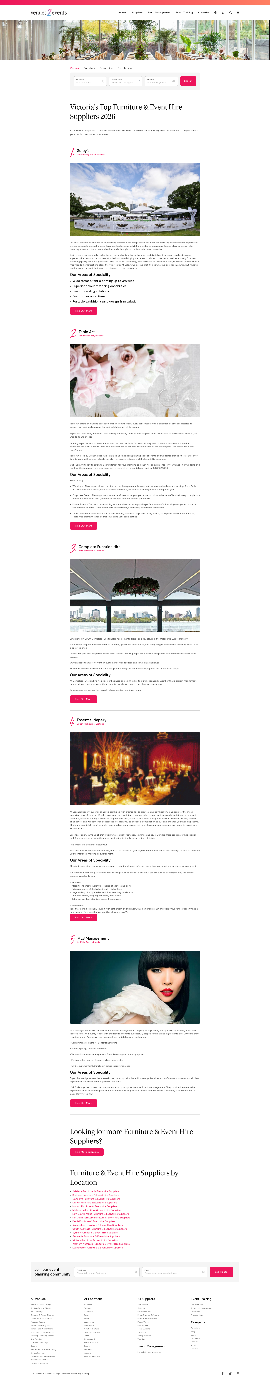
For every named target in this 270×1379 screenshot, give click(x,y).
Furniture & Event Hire (147, 1318)
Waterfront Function (40, 1360)
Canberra (88, 1311)
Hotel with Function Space (42, 1332)
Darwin (87, 1315)
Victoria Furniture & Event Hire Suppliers (95, 1240)
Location (80, 79)
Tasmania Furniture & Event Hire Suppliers (96, 1236)
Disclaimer (195, 1338)
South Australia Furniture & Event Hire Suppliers (99, 1228)
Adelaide (88, 1304)
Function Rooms (38, 1322)
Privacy (194, 1342)
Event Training (184, 12)
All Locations (93, 1299)
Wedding (141, 1339)
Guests (151, 79)
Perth (86, 1335)
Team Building (144, 1329)
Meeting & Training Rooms (42, 1335)
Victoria (87, 1353)
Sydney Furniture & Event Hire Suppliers (95, 1232)
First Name (82, 1270)
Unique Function (38, 1353)
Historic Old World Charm (42, 1329)
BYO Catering (36, 1311)
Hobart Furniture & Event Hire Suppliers (94, 1206)
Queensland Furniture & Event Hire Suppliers (97, 1225)
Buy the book (197, 1304)
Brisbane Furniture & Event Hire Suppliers (95, 1195)
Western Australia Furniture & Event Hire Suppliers (101, 1243)
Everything (106, 68)
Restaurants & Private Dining (43, 1349)
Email (148, 1270)
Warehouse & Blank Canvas (43, 1356)
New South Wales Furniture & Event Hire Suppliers (100, 1213)
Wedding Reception (39, 1363)
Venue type (117, 79)
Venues (122, 12)
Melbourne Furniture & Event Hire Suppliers (96, 1210)
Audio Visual (143, 1304)
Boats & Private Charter (41, 1308)
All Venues (38, 1299)
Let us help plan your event (149, 1352)
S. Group (86, 1373)
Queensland (89, 1339)
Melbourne (89, 1325)
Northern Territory (92, 1332)
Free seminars (197, 1315)
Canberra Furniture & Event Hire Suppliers (96, 1198)
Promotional (143, 1325)
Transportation (144, 1335)
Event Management (159, 12)
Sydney (87, 1346)
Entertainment (144, 1311)
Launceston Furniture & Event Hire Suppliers (97, 1247)
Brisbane (88, 1308)
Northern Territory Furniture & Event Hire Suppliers (101, 1217)
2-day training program (201, 1308)
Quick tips (195, 1311)
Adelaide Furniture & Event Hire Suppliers (95, 1191)
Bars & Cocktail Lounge (41, 1304)
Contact (194, 1348)
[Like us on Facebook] (222, 1373)
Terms (193, 1345)
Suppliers (136, 12)
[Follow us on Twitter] (230, 1373)
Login (193, 1335)
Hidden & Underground (41, 1325)
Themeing (142, 1332)
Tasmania (88, 1349)
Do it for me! (125, 68)
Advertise (203, 12)
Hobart (87, 1318)
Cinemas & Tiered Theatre (42, 1315)
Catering (141, 1308)
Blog (193, 1331)
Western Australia (92, 1356)
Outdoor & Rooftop (39, 1342)
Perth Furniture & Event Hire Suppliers (93, 1221)
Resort (34, 1346)
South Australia (91, 1342)
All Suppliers (146, 1299)
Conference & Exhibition (41, 1318)
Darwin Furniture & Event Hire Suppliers (94, 1202)
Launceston (89, 1322)
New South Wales (91, 1329)
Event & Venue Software (148, 1315)
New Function (36, 1339)
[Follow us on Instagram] (238, 1373)
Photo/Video (143, 1322)
